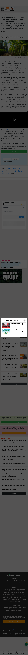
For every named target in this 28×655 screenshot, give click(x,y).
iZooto (25, 335)
